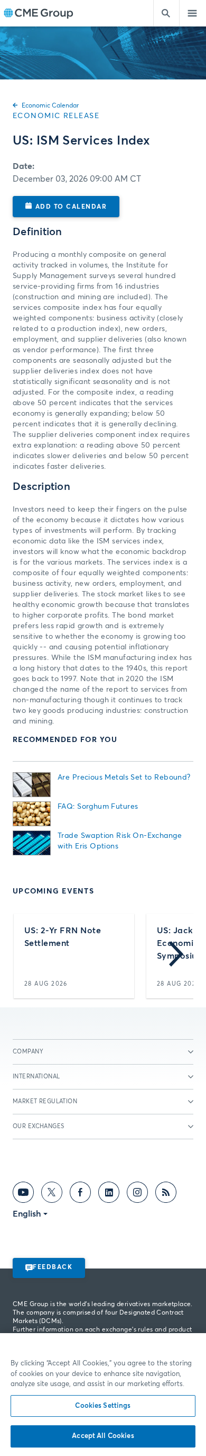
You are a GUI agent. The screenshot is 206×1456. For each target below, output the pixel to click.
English (27, 1214)
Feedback (52, 1267)
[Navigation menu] (193, 13)
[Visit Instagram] (137, 1194)
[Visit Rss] (165, 1194)
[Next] (176, 956)
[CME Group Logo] (38, 13)
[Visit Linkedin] (108, 1194)
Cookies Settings (102, 1406)
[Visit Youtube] (23, 1194)
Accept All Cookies (103, 1436)
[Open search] (166, 13)
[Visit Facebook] (80, 1194)
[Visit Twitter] (51, 1194)
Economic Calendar (50, 106)
